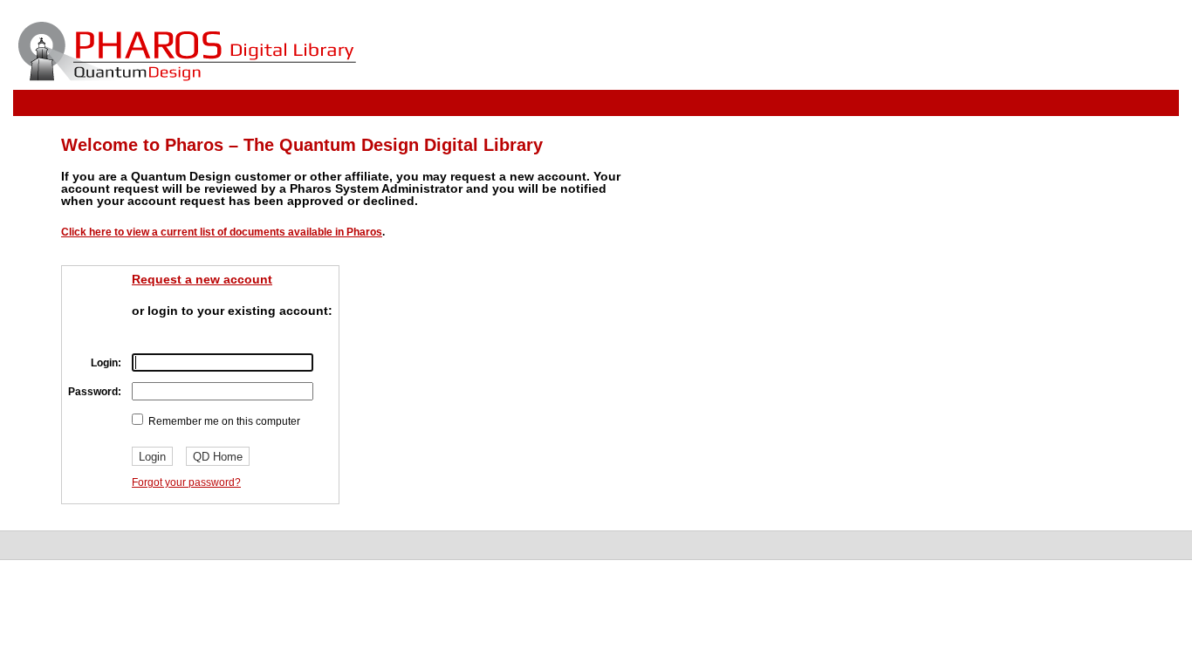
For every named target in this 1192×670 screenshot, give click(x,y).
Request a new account (202, 279)
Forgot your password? (186, 482)
